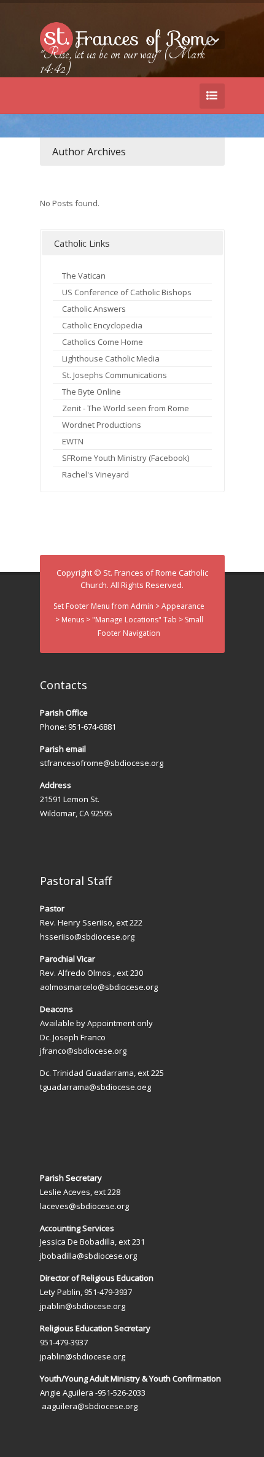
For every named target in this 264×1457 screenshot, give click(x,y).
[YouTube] (189, 68)
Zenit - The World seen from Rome (125, 408)
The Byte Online (91, 391)
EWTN (72, 441)
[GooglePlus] (208, 68)
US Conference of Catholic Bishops (127, 292)
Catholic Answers (94, 308)
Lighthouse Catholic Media (111, 358)
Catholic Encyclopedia (102, 325)
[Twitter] (153, 68)
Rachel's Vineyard (95, 474)
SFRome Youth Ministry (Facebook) (125, 457)
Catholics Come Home (102, 341)
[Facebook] (171, 68)
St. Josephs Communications (114, 375)
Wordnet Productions (101, 424)
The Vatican (84, 275)
